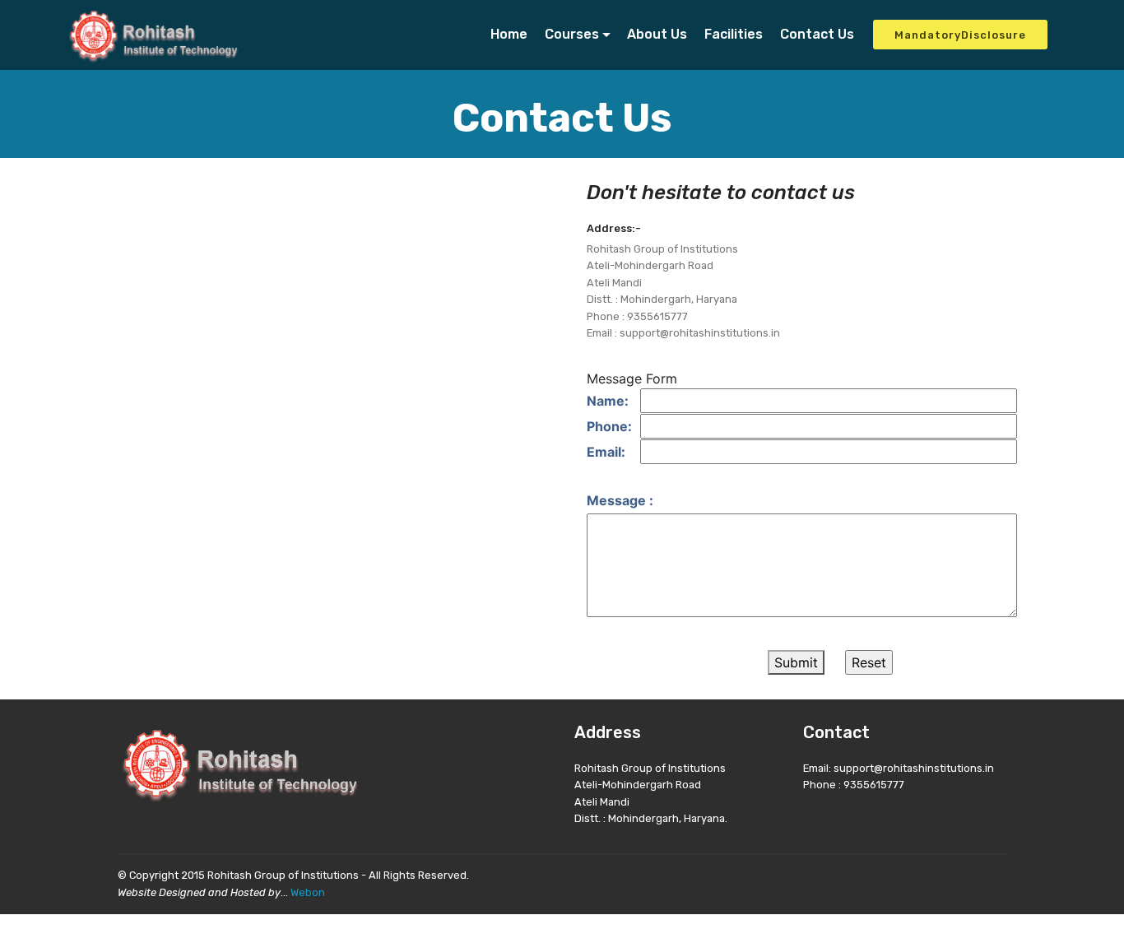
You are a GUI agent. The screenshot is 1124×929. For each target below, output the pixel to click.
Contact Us (817, 34)
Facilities (733, 34)
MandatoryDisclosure (960, 35)
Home (508, 34)
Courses (572, 34)
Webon (307, 892)
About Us (657, 34)
